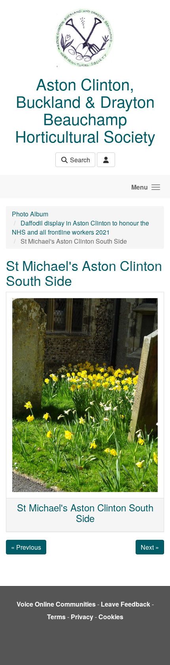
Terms (56, 616)
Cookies (110, 616)
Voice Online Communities (56, 604)
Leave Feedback (125, 604)
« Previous (26, 547)
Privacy (82, 616)
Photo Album (30, 213)
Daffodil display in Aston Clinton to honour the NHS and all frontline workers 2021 (80, 227)
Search (79, 159)
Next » (150, 547)
